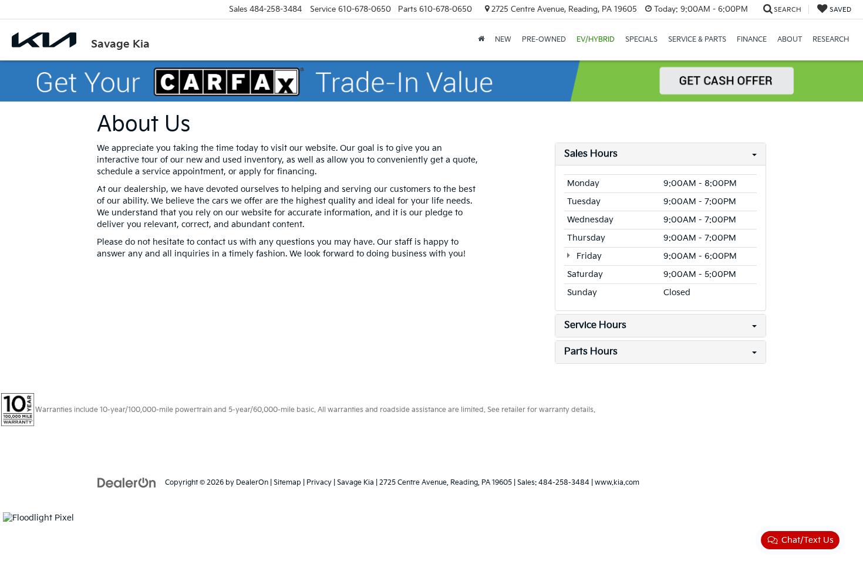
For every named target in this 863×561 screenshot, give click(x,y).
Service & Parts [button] (697, 39)
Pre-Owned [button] (544, 39)
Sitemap (287, 482)
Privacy (319, 482)
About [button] (789, 39)
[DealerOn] (127, 482)
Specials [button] (641, 39)
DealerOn (252, 482)
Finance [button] (752, 39)
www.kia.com (617, 482)
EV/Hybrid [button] (596, 39)
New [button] (503, 39)
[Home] (481, 39)
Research (831, 39)
